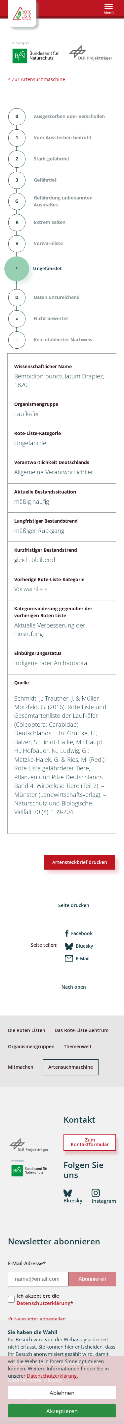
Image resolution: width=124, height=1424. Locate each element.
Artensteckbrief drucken (79, 862)
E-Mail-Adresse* (27, 1263)
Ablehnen (62, 1393)
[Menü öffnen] (108, 9)
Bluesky (84, 946)
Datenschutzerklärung (52, 1375)
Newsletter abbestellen (40, 1319)
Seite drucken (73, 905)
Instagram (104, 1200)
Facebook (82, 933)
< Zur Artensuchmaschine (36, 79)
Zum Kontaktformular (90, 1142)
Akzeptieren (62, 1411)
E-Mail (83, 958)
